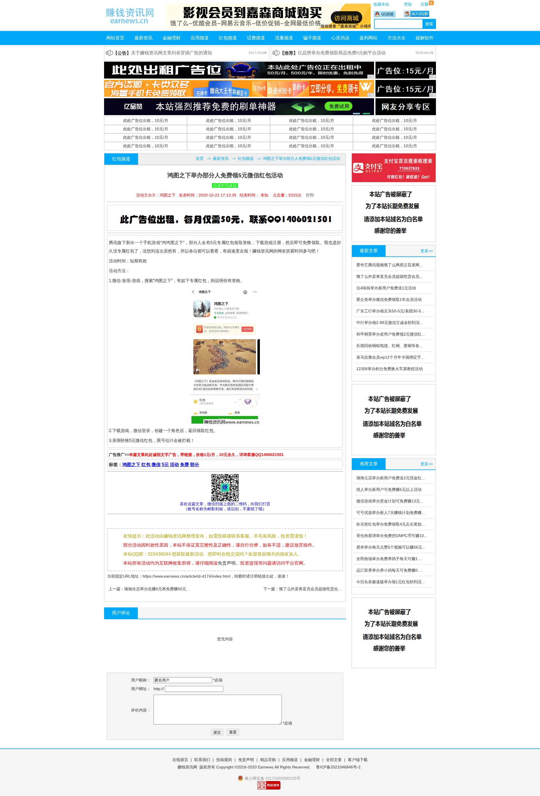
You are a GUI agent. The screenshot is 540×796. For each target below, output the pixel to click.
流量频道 (284, 37)
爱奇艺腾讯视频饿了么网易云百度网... (389, 265)
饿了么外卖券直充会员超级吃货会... (310, 589)
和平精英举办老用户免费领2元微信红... (390, 334)
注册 (424, 4)
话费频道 (256, 37)
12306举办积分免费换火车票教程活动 (389, 368)
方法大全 (397, 37)
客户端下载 (358, 759)
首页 (200, 158)
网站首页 (115, 37)
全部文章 (334, 759)
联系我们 (202, 759)
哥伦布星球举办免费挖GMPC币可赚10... (391, 535)
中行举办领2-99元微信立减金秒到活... (389, 322)
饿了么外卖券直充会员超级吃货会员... (389, 276)
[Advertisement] (225, 218)
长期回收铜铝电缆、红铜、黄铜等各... (389, 345)
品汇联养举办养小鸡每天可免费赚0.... (389, 570)
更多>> (426, 251)
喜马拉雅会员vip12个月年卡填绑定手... (390, 357)
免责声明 (227, 563)
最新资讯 (143, 37)
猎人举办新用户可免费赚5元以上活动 (389, 489)
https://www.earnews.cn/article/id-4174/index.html (186, 576)
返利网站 (368, 37)
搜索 (429, 24)
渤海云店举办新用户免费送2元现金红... (390, 478)
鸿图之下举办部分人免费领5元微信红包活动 (301, 158)
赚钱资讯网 (187, 767)
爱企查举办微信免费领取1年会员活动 (389, 299)
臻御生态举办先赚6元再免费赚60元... (157, 589)
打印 (310, 195)
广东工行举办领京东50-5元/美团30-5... (390, 311)
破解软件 (425, 37)
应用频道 (200, 37)
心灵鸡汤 (340, 37)
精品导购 (268, 759)
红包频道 (228, 37)
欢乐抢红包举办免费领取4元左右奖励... (390, 524)
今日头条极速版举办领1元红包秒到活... (390, 582)
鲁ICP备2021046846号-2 (338, 767)
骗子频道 (312, 37)
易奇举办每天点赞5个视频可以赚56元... (391, 547)
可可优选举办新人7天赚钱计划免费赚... (390, 512)
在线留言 (180, 759)
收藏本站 (381, 4)
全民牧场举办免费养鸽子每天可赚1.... (389, 558)
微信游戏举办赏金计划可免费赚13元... (389, 501)
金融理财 (172, 37)
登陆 (408, 4)
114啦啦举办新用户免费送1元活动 (386, 288)
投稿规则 (224, 759)
